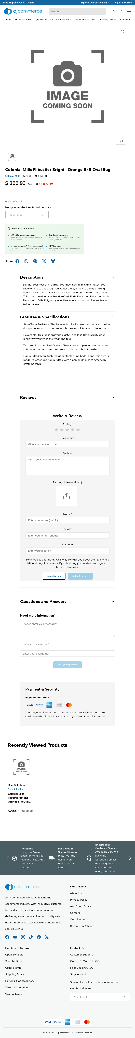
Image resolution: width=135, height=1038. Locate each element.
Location (67, 544)
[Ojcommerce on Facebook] (8, 935)
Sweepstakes (13, 994)
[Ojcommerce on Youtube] (15, 935)
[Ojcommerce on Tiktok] (31, 935)
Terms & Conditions (17, 987)
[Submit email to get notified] (42, 215)
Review (67, 453)
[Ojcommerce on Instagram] (23, 935)
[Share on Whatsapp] (26, 261)
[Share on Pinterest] (35, 261)
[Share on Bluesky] (53, 261)
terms (59, 567)
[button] (56, 429)
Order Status (13, 967)
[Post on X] (44, 261)
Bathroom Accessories (85, 19)
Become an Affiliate (82, 926)
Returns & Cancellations (20, 980)
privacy (73, 567)
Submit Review (80, 576)
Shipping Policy (14, 974)
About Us (76, 893)
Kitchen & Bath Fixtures (61, 19)
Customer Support (81, 954)
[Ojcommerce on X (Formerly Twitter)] (46, 935)
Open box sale (123, 2)
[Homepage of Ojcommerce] (23, 11)
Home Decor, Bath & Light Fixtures (31, 19)
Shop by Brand (14, 961)
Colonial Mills (12, 176)
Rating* (67, 424)
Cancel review (54, 576)
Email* (67, 529)
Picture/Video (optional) (67, 482)
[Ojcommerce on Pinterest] (39, 935)
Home (9, 19)
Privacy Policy (78, 899)
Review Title (67, 438)
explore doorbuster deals (95, 2)
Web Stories (77, 919)
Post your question (67, 664)
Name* (67, 514)
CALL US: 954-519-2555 (85, 961)
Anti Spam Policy (80, 906)
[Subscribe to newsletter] (123, 997)
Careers (75, 912)
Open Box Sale (14, 954)
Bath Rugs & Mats (108, 19)
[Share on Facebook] (17, 261)
